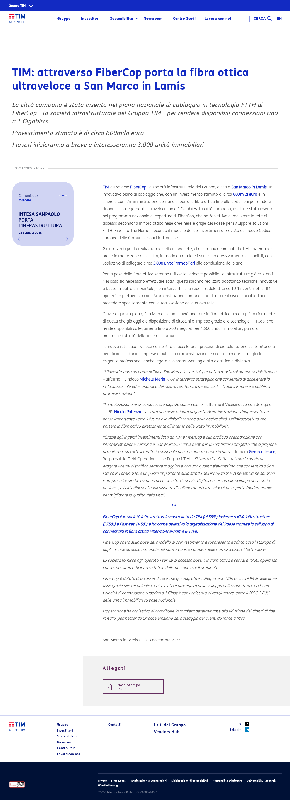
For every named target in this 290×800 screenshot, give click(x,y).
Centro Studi (67, 748)
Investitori (90, 19)
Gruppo (64, 19)
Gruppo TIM (17, 6)
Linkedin (235, 730)
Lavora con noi (68, 754)
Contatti (114, 725)
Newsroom (153, 19)
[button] (19, 239)
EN (279, 19)
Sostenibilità (121, 19)
